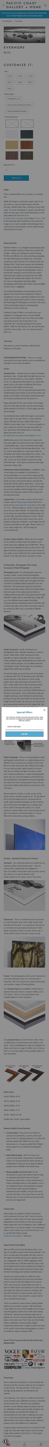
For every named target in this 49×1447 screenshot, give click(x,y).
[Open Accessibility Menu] (6, 1441)
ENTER (24, 734)
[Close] (44, 710)
